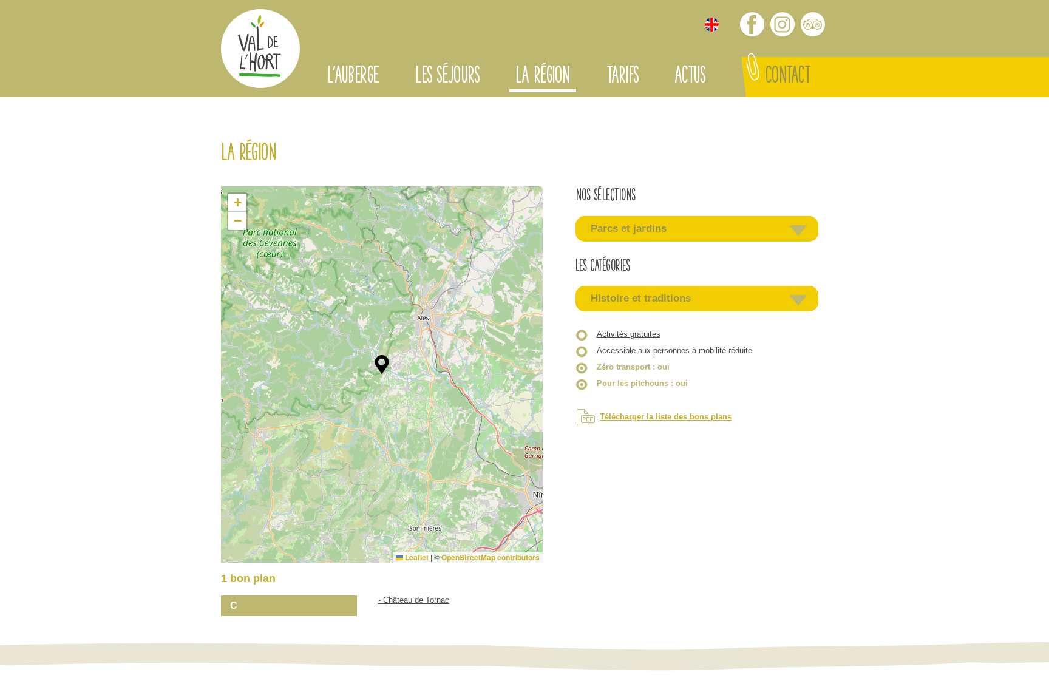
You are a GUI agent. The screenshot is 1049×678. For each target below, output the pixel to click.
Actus (689, 77)
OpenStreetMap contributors (490, 557)
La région (542, 77)
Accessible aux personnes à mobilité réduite (674, 350)
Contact (788, 77)
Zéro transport (633, 366)
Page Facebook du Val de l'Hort (752, 24)
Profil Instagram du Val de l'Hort (782, 24)
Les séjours (447, 77)
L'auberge (353, 77)
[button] (382, 365)
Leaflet (416, 557)
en (712, 25)
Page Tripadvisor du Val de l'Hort (813, 24)
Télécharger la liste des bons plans (666, 416)
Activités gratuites (628, 334)
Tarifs (622, 77)
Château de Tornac (416, 600)
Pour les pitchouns (642, 383)
